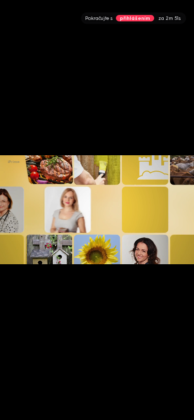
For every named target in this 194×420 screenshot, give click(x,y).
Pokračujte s (133, 18)
